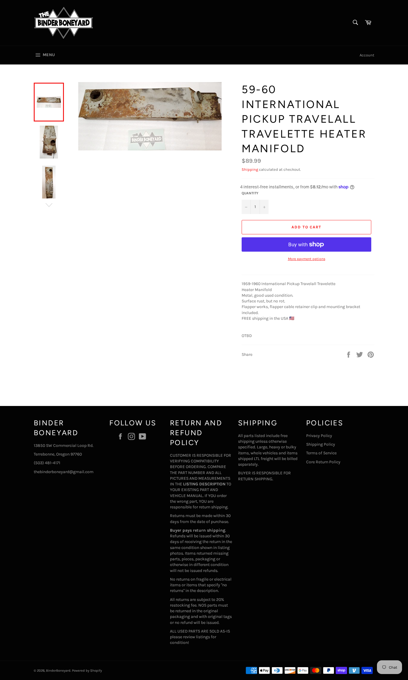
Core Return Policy (323, 461)
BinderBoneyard (58, 671)
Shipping (250, 169)
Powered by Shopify (87, 671)
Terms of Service (321, 453)
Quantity (250, 193)
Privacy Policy (319, 435)
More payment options (306, 259)
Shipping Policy (320, 444)
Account (367, 55)
